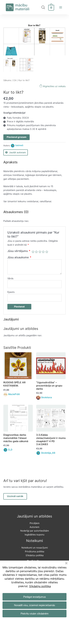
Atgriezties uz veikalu (54, 86)
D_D (10, 449)
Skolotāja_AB (48, 452)
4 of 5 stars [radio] (43, 251)
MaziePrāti (14, 394)
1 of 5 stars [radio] (33, 251)
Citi (15, 80)
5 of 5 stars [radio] (46, 251)
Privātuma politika (34, 551)
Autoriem (34, 527)
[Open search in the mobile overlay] (43, 7)
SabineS (19, 145)
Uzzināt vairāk (15, 496)
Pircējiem (35, 523)
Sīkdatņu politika (35, 555)
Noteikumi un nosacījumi (34, 547)
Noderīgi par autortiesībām (34, 530)
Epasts (11, 292)
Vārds (10, 278)
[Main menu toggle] (60, 7)
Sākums (7, 80)
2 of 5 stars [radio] (36, 251)
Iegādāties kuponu (34, 534)
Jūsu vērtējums (18, 251)
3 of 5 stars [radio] (40, 251)
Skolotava (46, 397)
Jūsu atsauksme (19, 257)
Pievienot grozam (16, 137)
